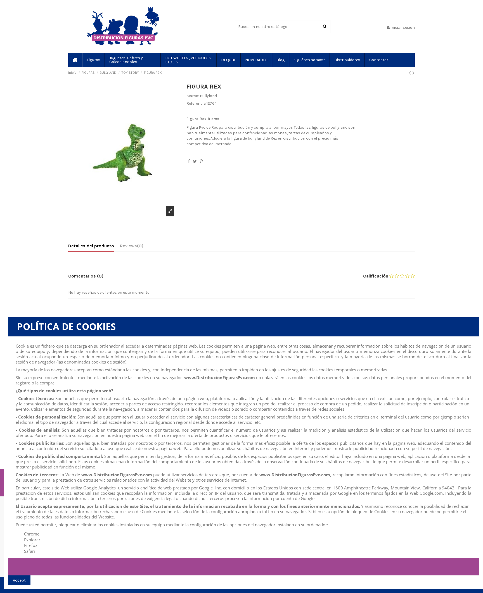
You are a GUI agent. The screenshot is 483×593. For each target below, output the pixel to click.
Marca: (192, 96)
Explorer (32, 539)
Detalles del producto (91, 245)
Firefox (30, 545)
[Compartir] (189, 161)
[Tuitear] (195, 161)
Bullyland (208, 96)
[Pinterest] (201, 161)
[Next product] (414, 73)
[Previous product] (411, 73)
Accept (19, 580)
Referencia (196, 103)
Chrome (31, 534)
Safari (29, 551)
